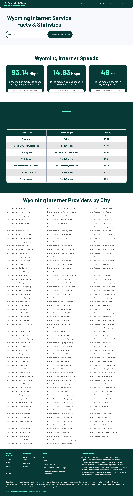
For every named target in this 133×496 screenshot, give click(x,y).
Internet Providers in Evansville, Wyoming (19, 425)
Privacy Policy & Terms (51, 464)
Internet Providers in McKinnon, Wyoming (60, 406)
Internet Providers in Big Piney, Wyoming (18, 290)
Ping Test (26, 463)
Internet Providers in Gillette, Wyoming (59, 234)
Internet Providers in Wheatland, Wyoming (102, 410)
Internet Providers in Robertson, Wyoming (102, 283)
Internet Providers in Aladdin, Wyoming (18, 212)
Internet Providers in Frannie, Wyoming (59, 216)
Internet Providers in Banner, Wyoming (18, 264)
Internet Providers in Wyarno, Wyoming (101, 428)
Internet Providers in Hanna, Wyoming (59, 268)
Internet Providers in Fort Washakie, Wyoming (61, 212)
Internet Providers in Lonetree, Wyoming (60, 372)
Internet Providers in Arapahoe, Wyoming (19, 234)
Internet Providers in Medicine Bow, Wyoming (61, 410)
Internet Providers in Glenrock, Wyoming (59, 242)
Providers (113, 4)
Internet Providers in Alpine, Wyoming (18, 223)
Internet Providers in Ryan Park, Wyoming (101, 301)
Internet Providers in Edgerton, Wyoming (19, 399)
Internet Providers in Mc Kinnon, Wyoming (60, 402)
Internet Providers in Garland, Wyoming (59, 227)
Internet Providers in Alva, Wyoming (17, 231)
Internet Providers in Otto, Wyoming (100, 223)
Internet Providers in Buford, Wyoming (18, 309)
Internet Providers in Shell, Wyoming (100, 316)
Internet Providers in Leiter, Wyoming (59, 357)
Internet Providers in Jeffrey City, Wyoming (60, 313)
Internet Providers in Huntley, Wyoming (59, 298)
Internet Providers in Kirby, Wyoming (58, 335)
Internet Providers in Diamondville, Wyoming (20, 380)
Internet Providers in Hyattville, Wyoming (60, 301)
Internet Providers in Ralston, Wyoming (101, 257)
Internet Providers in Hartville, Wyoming (59, 272)
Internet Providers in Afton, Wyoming (17, 208)
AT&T (8, 463)
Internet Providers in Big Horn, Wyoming (18, 287)
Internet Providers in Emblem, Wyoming (18, 406)
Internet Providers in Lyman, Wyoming (59, 387)
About (45, 457)
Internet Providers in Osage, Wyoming (100, 219)
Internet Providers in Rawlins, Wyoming (101, 264)
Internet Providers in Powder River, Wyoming (102, 249)
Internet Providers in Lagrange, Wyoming (60, 343)
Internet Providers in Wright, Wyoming (100, 425)
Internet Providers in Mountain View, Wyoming (61, 440)
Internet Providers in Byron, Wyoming (17, 320)
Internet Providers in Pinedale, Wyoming (101, 242)
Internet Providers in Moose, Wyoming (59, 432)
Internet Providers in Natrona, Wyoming (59, 443)
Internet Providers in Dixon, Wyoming (17, 384)
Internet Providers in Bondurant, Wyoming (19, 294)
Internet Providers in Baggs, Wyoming (18, 257)
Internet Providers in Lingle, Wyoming (59, 365)
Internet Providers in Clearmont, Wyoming (19, 343)
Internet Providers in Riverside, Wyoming (101, 275)
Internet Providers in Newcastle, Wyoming (102, 208)
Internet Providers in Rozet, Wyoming (100, 298)
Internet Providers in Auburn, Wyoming (18, 253)
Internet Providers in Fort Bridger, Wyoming (19, 443)
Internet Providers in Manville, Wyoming (59, 399)
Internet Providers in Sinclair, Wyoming (101, 328)
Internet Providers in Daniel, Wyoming (17, 365)
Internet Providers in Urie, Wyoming (100, 384)
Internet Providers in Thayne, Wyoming (101, 361)
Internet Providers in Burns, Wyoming (17, 316)
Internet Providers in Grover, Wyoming (59, 260)
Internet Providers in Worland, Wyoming (101, 421)
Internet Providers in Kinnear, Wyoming (59, 331)
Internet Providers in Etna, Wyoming (17, 417)
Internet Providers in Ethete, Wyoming (18, 413)
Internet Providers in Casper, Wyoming (18, 328)
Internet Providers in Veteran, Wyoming (101, 391)
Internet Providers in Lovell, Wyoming (59, 380)
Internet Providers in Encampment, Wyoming (20, 410)
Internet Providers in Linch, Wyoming (58, 361)
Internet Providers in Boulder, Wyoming (18, 301)
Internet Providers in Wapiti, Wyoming (100, 402)
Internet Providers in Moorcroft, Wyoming (60, 428)
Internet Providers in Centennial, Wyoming (19, 331)
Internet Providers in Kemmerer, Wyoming (60, 328)
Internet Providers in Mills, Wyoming (58, 425)
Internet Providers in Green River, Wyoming (60, 253)
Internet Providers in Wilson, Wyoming (100, 413)
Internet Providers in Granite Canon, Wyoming (61, 249)
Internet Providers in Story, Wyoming (100, 343)
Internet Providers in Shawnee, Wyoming (101, 313)
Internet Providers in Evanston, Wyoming (19, 421)
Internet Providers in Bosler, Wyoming (18, 298)
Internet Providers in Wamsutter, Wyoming (102, 399)
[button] (59, 34)
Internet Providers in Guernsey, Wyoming (60, 264)
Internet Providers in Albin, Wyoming (17, 216)
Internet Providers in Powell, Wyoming (100, 253)
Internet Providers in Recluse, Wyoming (101, 268)
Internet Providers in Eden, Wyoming (17, 395)
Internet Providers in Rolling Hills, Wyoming (102, 294)
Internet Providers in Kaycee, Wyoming (59, 320)
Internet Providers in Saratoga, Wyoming (101, 305)
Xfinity (8, 473)
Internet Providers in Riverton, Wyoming (101, 279)
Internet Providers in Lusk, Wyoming (58, 384)
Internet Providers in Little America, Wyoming (61, 369)
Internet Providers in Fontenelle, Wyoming (19, 440)
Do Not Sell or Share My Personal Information (55, 472)
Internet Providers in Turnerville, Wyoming (101, 376)
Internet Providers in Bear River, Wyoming (19, 275)
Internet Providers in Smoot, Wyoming (100, 335)
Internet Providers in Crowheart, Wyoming (19, 361)
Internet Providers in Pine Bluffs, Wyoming (102, 234)
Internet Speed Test (82, 4)
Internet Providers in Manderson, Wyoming (60, 395)
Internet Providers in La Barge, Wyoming (60, 339)
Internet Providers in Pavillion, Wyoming (101, 231)
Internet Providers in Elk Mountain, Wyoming (20, 402)
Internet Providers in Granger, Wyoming (59, 245)
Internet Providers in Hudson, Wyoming (59, 290)
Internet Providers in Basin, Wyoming (17, 272)
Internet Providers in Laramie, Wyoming (59, 354)
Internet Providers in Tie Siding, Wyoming (101, 369)
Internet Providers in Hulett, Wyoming (59, 294)
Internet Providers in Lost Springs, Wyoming (61, 376)
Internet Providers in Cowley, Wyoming (18, 357)
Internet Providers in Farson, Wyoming (18, 432)
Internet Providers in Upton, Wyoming (100, 380)
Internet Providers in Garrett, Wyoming (59, 231)
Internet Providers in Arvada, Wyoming (18, 245)
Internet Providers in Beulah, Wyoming (18, 283)
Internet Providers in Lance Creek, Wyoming (61, 346)
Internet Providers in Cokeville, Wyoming (18, 350)
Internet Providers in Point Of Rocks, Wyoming (103, 245)
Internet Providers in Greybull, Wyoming (59, 257)
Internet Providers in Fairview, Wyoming (18, 428)
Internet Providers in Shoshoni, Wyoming (101, 324)
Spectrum (9, 470)
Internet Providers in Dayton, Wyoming (18, 369)
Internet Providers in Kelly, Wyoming (58, 324)
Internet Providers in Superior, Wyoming (101, 350)
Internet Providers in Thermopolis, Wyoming (102, 365)
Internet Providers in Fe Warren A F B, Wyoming (20, 436)
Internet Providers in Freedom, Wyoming (60, 219)
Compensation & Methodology (54, 468)
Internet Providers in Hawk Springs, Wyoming (61, 275)
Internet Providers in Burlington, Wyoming (19, 313)
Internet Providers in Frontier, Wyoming (59, 223)
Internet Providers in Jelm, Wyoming (58, 316)
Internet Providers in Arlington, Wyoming (18, 238)
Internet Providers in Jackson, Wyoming (59, 305)
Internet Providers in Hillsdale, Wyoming (59, 283)
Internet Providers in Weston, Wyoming (101, 406)
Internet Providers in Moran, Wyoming (59, 436)
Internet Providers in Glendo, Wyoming (59, 238)
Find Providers (11, 459)
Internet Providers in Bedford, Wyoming (18, 279)
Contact (46, 461)
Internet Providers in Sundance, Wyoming (101, 346)
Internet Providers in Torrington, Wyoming (102, 372)
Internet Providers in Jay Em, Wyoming (59, 309)
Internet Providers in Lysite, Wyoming (59, 391)
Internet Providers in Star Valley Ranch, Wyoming (104, 339)
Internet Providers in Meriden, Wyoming (59, 417)
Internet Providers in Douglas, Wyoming (18, 387)
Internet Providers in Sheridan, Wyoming (101, 320)
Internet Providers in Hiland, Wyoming (59, 279)
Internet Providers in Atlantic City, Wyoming (19, 249)
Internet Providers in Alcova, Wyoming (18, 219)
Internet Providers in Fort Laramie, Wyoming (61, 208)
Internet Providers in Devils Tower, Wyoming (19, 376)
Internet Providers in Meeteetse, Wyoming (60, 413)
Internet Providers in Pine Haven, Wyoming (102, 238)
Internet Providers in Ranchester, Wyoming (102, 260)
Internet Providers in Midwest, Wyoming (59, 421)
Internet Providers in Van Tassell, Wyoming (102, 387)
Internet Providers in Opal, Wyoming (100, 212)
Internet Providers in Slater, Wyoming (100, 331)
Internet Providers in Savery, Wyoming (100, 309)
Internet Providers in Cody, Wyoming (17, 346)
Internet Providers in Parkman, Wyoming (101, 227)
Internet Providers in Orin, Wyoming (100, 216)
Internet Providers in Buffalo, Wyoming (18, 305)
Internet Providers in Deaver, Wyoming (18, 372)
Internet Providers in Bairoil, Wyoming (18, 260)
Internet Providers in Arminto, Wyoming (18, 242)
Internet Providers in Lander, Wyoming (59, 350)
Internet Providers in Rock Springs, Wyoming (102, 290)
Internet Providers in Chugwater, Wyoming (19, 339)
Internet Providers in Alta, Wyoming (17, 227)
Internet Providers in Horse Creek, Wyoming (61, 287)
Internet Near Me (99, 4)
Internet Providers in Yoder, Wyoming (100, 436)
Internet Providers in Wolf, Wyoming (100, 417)
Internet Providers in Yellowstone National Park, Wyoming (107, 432)
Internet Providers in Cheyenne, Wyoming (19, 335)
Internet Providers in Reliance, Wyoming (101, 272)
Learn (124, 4)
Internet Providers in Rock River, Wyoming (102, 287)
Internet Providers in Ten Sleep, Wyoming (101, 354)
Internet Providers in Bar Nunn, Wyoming (18, 268)
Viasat (8, 466)
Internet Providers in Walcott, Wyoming (101, 395)
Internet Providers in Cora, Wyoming (17, 354)
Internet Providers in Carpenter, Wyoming (19, 324)
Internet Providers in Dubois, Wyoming (18, 391)
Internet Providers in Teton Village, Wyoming (102, 357)
